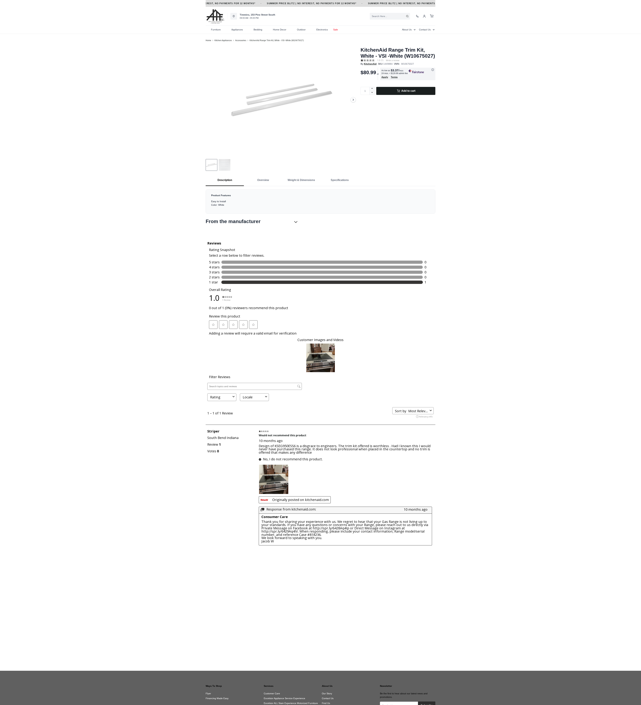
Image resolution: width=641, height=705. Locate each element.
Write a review (392, 60)
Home (208, 40)
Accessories (240, 40)
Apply (384, 77)
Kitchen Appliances (223, 40)
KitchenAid (370, 63)
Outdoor (301, 29)
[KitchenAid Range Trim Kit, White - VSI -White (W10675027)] (282, 99)
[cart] (431, 16)
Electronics (322, 29)
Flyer (208, 693)
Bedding (258, 29)
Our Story (327, 693)
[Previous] (210, 99)
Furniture (216, 29)
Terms (394, 77)
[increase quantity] (372, 89)
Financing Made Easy (217, 698)
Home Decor (279, 29)
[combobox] (390, 16)
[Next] (353, 99)
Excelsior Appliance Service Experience (284, 698)
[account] (424, 16)
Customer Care (272, 693)
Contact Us (328, 698)
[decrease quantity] (372, 93)
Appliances (237, 29)
